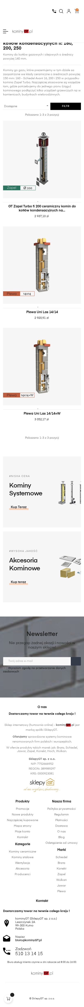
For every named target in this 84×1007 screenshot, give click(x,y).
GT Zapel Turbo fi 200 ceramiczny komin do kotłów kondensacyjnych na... (42, 208)
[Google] (50, 991)
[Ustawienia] (69, 11)
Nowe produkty (22, 814)
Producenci (22, 874)
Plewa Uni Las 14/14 (42, 312)
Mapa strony (22, 826)
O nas (61, 831)
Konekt (61, 868)
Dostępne (26, 106)
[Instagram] (42, 991)
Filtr (65, 106)
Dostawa (61, 826)
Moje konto (22, 831)
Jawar (61, 885)
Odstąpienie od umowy (61, 843)
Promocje (22, 809)
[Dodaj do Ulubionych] (38, 200)
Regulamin (61, 814)
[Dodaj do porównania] (44, 200)
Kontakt (22, 837)
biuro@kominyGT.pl (28, 940)
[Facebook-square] (34, 991)
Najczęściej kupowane (22, 820)
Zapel (61, 874)
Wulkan (61, 880)
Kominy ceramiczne (22, 851)
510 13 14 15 (29, 954)
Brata (61, 863)
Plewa (61, 891)
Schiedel (61, 857)
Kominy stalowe (23, 857)
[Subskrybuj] (76, 661)
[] (8, 999)
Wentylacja (22, 863)
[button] (19, 507)
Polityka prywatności (61, 809)
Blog (61, 837)
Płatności (61, 820)
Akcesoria (22, 868)
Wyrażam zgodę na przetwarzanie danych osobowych (34, 670)
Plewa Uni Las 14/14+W (42, 413)
